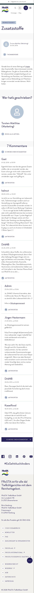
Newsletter (10, 532)
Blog (20, 13)
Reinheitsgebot (9, 22)
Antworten (9, 183)
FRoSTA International (14, 552)
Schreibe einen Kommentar (15, 152)
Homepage (14, 13)
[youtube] (31, 456)
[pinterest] (24, 456)
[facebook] (2, 456)
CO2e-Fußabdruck (12, 528)
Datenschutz (10, 577)
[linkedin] (17, 456)
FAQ (6, 537)
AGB (6, 572)
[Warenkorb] (26, 8)
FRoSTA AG (9, 548)
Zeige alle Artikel (12, 134)
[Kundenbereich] (20, 8)
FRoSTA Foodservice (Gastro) (17, 557)
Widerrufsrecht (11, 564)
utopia (27, 66)
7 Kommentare (12, 54)
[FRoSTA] (5, 9)
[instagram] (10, 456)
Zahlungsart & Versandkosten (17, 541)
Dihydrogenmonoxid (17, 303)
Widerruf (9, 568)
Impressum (9, 581)
